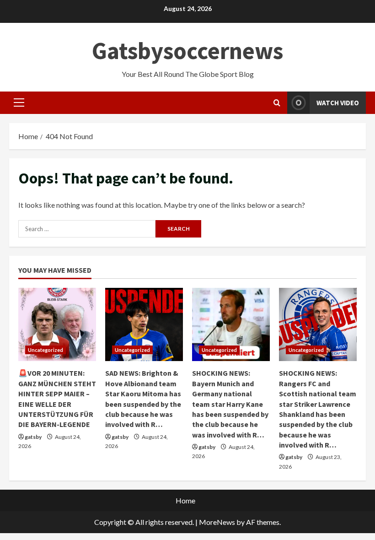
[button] (19, 102)
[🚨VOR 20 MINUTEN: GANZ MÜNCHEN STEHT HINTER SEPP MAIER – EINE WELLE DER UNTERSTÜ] (57, 324)
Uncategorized (45, 350)
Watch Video (337, 102)
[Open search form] (276, 103)
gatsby (33, 436)
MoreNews (217, 522)
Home (185, 500)
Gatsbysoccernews (187, 50)
